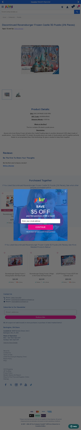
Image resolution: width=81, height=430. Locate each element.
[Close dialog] (65, 191)
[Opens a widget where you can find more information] (73, 426)
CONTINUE (40, 227)
